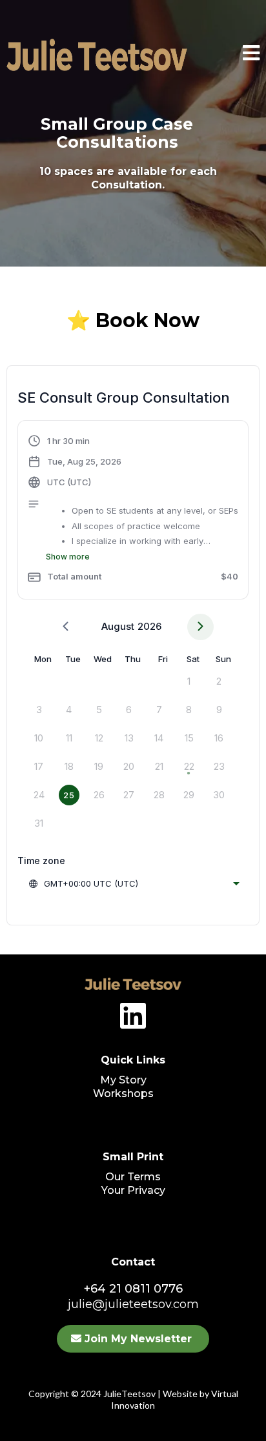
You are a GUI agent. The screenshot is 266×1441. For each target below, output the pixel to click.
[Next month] (200, 627)
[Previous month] (65, 627)
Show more (68, 556)
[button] (251, 55)
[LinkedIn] (133, 1016)
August (117, 626)
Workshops (123, 1093)
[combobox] (133, 883)
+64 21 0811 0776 (133, 1289)
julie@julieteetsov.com (133, 1304)
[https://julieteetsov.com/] (133, 983)
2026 (149, 626)
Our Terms (133, 1177)
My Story (123, 1080)
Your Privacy (133, 1190)
